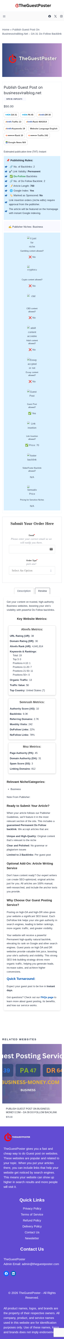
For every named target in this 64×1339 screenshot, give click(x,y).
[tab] (24, 591)
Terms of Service (32, 1214)
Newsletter (32, 1238)
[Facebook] (49, 16)
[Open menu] (4, 16)
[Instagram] (61, 16)
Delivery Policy (32, 1226)
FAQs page (47, 997)
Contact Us (32, 1232)
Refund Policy (32, 1220)
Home (5, 29)
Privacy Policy (32, 1208)
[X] (55, 16)
